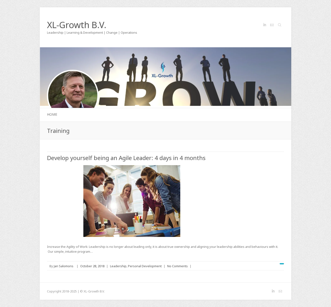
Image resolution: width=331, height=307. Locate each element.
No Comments (177, 266)
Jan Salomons (63, 266)
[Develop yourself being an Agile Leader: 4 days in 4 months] (132, 201)
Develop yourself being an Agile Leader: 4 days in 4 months (126, 158)
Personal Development (145, 266)
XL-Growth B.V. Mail (272, 25)
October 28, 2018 (92, 266)
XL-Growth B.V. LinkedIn (264, 25)
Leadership (118, 266)
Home (52, 114)
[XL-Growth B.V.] (165, 50)
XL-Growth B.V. (76, 25)
